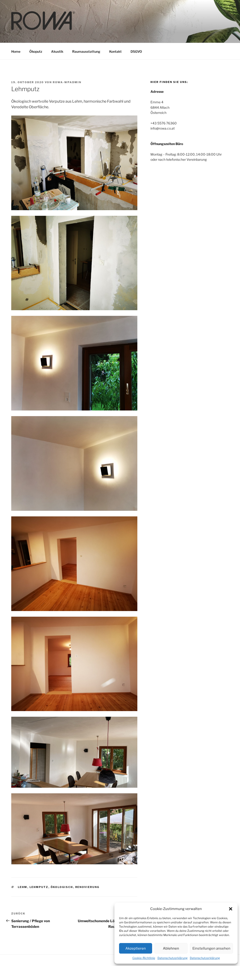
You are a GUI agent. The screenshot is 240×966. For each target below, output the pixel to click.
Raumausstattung (86, 51)
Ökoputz (35, 51)
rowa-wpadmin (67, 82)
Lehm (22, 887)
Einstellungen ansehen (211, 948)
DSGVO (136, 51)
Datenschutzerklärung (173, 958)
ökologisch (62, 887)
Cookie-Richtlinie (143, 958)
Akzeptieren (135, 948)
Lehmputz (39, 887)
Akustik (57, 51)
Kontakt (115, 51)
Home (15, 51)
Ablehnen (171, 948)
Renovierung (87, 887)
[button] (230, 908)
